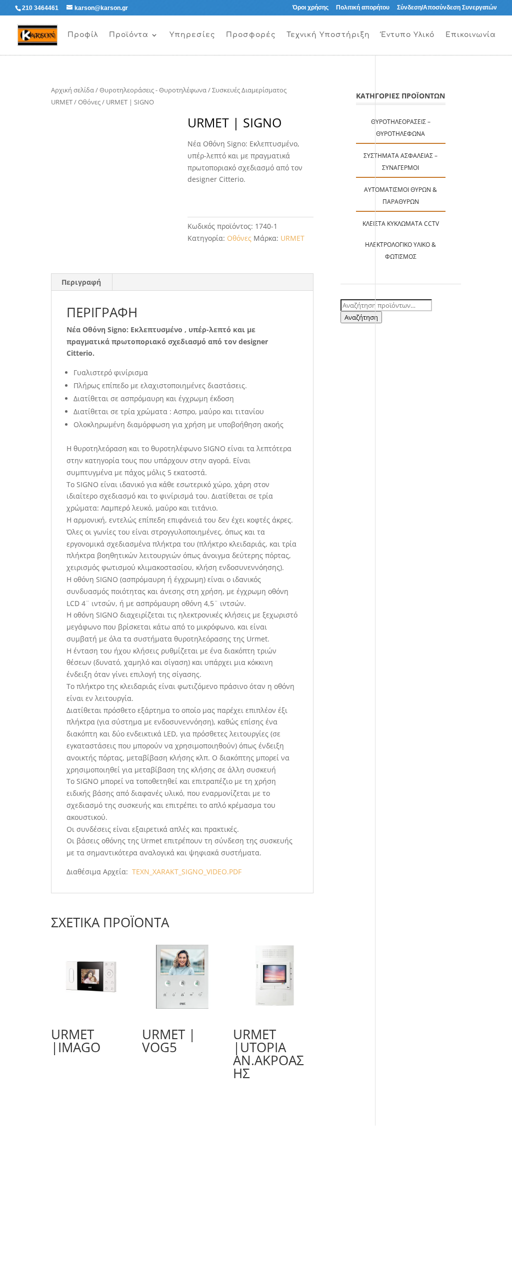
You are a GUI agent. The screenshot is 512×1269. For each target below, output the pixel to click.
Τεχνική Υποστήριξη (328, 34)
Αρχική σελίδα (72, 89)
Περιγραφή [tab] (81, 282)
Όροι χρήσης (310, 7)
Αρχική (42, 34)
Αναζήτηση (361, 317)
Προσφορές (251, 34)
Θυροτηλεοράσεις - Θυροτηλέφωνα (153, 89)
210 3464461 (40, 7)
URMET (292, 238)
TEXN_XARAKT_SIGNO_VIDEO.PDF (186, 871)
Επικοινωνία (471, 34)
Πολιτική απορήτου (363, 7)
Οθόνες (89, 101)
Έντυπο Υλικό (407, 34)
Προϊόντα (128, 34)
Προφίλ (83, 34)
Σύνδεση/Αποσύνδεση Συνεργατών (447, 7)
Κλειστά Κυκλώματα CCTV (400, 223)
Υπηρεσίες (192, 34)
